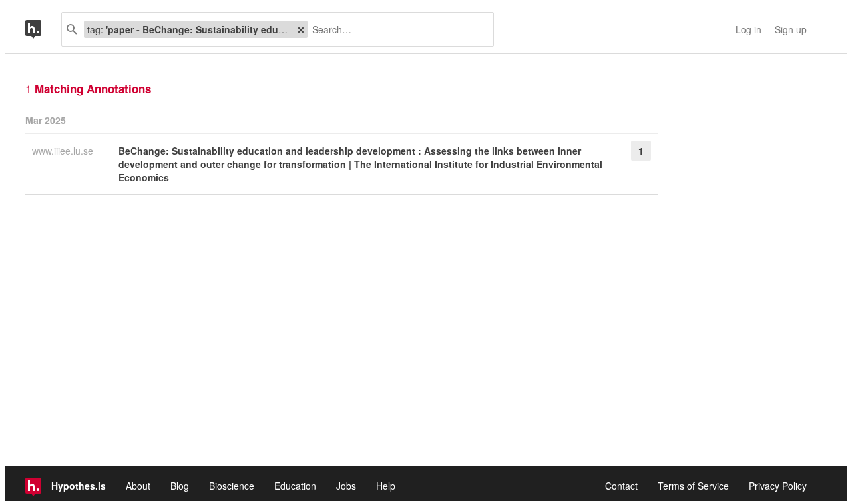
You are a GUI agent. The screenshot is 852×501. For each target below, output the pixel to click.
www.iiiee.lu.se (64, 150)
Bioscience (231, 485)
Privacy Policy (778, 485)
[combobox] (396, 29)
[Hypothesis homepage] (43, 29)
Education (295, 485)
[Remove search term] (301, 29)
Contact (621, 485)
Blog (179, 485)
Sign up (791, 29)
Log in (748, 29)
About (138, 485)
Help (385, 485)
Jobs (346, 485)
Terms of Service (693, 485)
